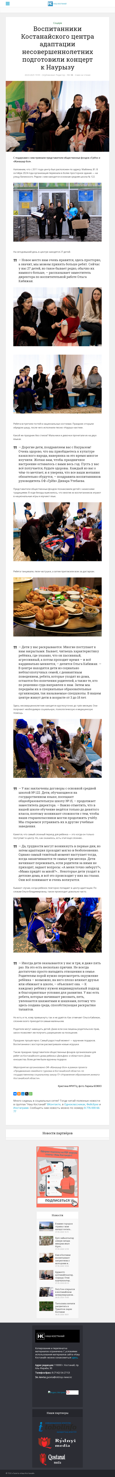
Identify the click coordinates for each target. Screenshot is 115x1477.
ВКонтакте (54, 1104)
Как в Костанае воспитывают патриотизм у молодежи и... (63, 1259)
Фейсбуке (92, 1104)
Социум (57, 23)
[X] (26, 1093)
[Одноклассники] (19, 1093)
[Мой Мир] (23, 1093)
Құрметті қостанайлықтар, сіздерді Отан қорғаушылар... (64, 1276)
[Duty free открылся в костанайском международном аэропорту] (47, 1292)
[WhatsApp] (30, 1093)
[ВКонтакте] (15, 1093)
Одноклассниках (74, 1104)
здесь (75, 1357)
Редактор (60, 75)
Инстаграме (21, 1107)
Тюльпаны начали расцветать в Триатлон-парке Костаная (65, 1307)
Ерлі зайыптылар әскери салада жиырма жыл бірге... (64, 1242)
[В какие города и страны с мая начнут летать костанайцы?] (47, 1226)
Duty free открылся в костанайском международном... (65, 1292)
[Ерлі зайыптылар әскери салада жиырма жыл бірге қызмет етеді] (47, 1240)
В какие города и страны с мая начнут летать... (64, 1226)
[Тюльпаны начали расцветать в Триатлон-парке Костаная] (47, 1306)
